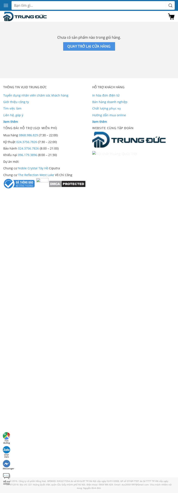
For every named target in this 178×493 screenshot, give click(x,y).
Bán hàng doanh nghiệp (109, 102)
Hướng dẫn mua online (109, 115)
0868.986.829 (28, 135)
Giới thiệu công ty (16, 102)
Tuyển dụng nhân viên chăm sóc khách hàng (35, 95)
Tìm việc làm (12, 108)
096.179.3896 (27, 155)
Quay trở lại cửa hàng (89, 46)
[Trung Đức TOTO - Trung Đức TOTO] (25, 16)
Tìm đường (6, 441)
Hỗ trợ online (6, 482)
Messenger (7, 468)
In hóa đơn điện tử (105, 95)
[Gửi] (170, 5)
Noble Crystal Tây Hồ (33, 168)
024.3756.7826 (26, 142)
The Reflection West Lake (36, 175)
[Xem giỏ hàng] (171, 16)
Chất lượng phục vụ (106, 108)
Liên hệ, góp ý (13, 115)
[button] (5, 5)
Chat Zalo (6, 455)
